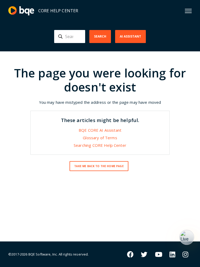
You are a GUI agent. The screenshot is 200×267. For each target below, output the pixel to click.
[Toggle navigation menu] (188, 11)
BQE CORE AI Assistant (100, 130)
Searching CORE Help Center (100, 145)
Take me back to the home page (98, 166)
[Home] (21, 10)
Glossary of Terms (100, 137)
